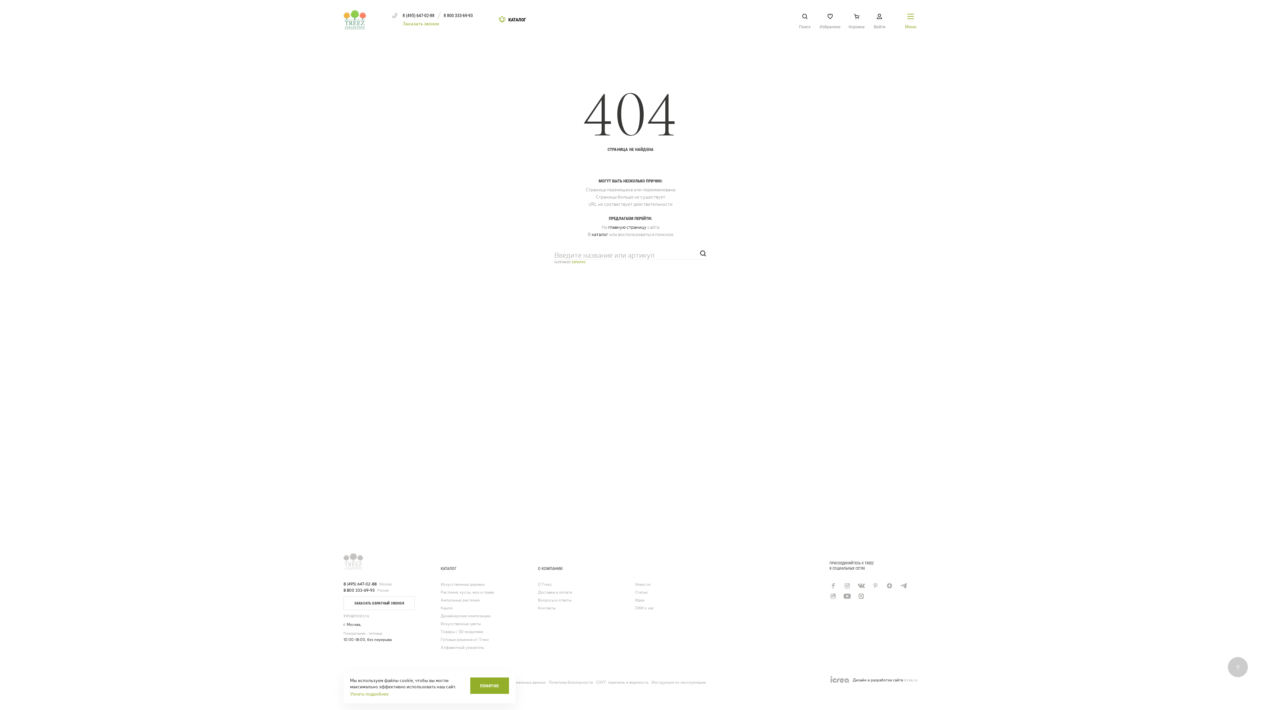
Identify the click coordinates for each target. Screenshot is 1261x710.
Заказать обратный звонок (379, 603)
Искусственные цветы (461, 624)
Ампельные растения (460, 600)
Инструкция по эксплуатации (679, 682)
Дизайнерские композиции (466, 616)
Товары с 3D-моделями (462, 631)
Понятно (489, 685)
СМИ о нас (644, 608)
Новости (643, 584)
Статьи (641, 592)
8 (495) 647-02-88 (360, 584)
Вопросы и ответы (554, 600)
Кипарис (579, 262)
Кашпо (447, 608)
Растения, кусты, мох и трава (467, 592)
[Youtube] (847, 596)
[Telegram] (903, 585)
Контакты (547, 608)
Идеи (640, 600)
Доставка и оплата (555, 592)
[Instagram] (847, 585)
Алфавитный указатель (462, 647)
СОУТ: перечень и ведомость (622, 682)
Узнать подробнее (369, 694)
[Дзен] (889, 585)
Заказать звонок (421, 24)
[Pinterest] (875, 585)
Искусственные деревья (462, 584)
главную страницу (627, 227)
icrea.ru (911, 680)
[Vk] (861, 585)
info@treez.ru (356, 616)
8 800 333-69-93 (359, 590)
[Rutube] (833, 596)
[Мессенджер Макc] (861, 596)
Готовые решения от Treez (465, 639)
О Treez (545, 584)
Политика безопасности (571, 682)
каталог (600, 234)
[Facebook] (833, 585)
